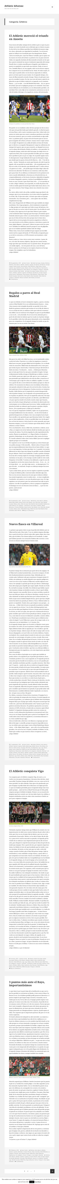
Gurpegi (23, 747)
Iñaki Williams (31, 266)
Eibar (33, 1152)
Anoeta (43, 263)
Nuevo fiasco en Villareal (26, 524)
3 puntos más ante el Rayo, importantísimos (27, 983)
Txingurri (40, 269)
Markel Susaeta (20, 268)
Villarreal (44, 751)
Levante (16, 1153)
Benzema (11, 507)
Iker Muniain (33, 965)
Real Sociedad (12, 269)
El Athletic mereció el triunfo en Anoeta (28, 37)
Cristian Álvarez (27, 1152)
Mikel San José (34, 508)
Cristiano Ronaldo (19, 507)
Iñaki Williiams (18, 962)
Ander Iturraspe (36, 263)
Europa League (43, 272)
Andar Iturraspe (38, 958)
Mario (45, 747)
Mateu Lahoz (28, 268)
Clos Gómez (43, 746)
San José (17, 757)
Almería (31, 958)
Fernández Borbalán (14, 1158)
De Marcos (42, 264)
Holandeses (19, 274)
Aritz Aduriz (17, 264)
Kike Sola (37, 502)
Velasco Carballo (13, 271)
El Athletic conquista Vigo (26, 771)
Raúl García (44, 268)
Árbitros (47, 263)
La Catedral (40, 1158)
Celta (35, 960)
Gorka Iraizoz (16, 266)
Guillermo (39, 960)
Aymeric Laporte (29, 264)
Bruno (37, 746)
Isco (34, 502)
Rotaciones (18, 751)
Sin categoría (34, 269)
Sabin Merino (26, 269)
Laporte (11, 268)
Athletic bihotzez (14, 5)
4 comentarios (14, 279)
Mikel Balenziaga (25, 508)
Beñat (16, 502)
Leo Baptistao (34, 747)
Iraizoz (44, 266)
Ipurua (35, 1158)
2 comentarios (36, 757)
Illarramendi (24, 266)
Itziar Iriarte (26, 263)
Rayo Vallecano (39, 1153)
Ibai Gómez (29, 502)
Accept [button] (31, 1182)
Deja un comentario (29, 510)
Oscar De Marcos (36, 268)
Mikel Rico (19, 749)
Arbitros (42, 271)
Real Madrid (27, 276)
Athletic (22, 264)
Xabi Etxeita (21, 271)
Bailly (24, 746)
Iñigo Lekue (39, 266)
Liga (15, 268)
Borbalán (20, 1152)
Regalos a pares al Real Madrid (24, 294)
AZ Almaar (36, 264)
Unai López (35, 1155)
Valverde (46, 269)
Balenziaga (12, 502)
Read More (38, 1182)
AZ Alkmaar (29, 272)
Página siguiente (52, 1171)
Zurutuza (37, 277)
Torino (24, 1155)
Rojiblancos (20, 269)
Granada (37, 1152)
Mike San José (24, 504)
